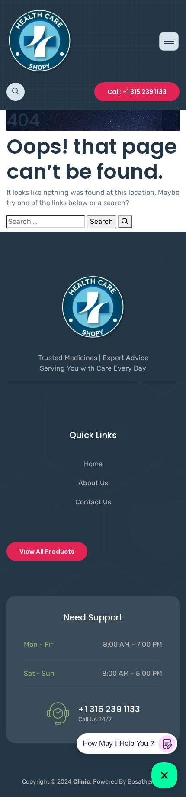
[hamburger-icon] (169, 41)
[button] (15, 92)
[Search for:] (45, 221)
